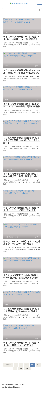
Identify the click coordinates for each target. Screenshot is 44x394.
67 (38, 365)
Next (27, 368)
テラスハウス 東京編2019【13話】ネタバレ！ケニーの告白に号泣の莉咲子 (21, 105)
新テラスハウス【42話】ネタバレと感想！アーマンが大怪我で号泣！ (21, 242)
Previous (8, 365)
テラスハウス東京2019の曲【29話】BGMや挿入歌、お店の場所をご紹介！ (21, 175)
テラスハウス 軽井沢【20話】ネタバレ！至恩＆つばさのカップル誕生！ (21, 310)
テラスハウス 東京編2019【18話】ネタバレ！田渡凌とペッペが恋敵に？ (21, 37)
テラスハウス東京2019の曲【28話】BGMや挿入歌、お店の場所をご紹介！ (21, 276)
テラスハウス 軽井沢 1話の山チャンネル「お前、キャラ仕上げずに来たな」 (21, 71)
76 (21, 368)
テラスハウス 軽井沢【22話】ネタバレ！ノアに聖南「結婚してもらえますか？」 (21, 140)
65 (26, 365)
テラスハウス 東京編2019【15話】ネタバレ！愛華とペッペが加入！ (21, 343)
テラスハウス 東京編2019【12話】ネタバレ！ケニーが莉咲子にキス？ (21, 208)
